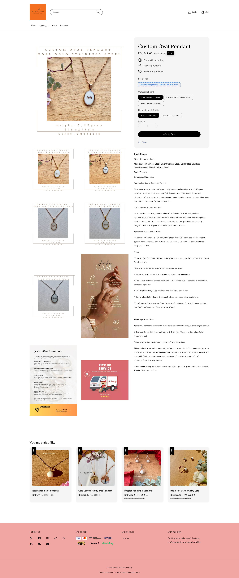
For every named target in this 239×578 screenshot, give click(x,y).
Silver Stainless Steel (151, 104)
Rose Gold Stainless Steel (178, 97)
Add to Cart (169, 134)
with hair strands (171, 115)
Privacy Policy (121, 572)
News (54, 26)
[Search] (98, 12)
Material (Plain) (146, 92)
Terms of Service (106, 572)
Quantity (141, 121)
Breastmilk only (148, 115)
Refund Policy (134, 572)
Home (33, 26)
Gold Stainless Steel (150, 97)
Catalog (43, 26)
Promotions (144, 79)
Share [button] (144, 142)
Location (64, 26)
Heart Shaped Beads (148, 110)
